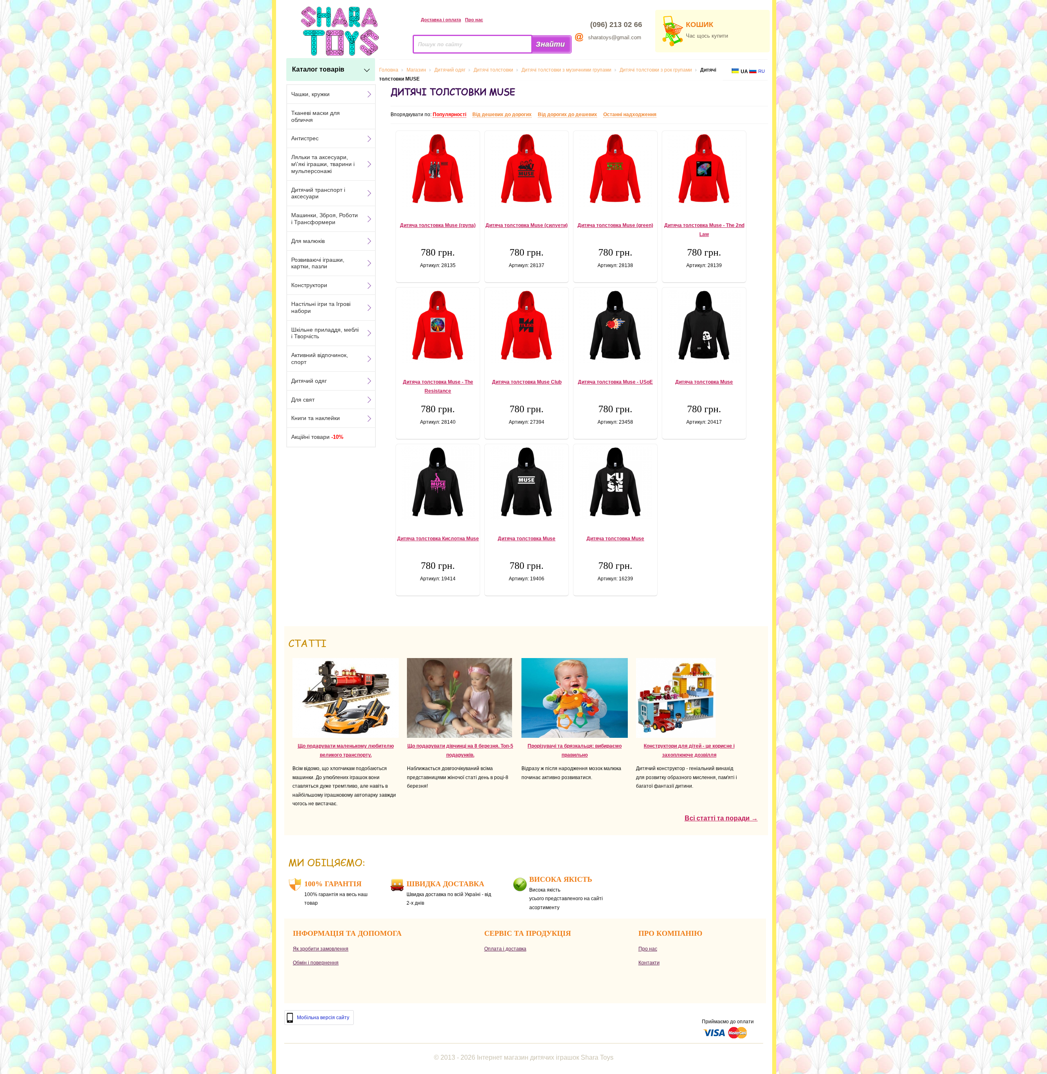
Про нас (474, 19)
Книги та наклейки (315, 418)
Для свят (303, 399)
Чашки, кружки (310, 94)
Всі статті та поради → (721, 818)
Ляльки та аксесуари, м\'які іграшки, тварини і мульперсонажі (323, 164)
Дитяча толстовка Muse (704, 382)
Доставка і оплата (441, 19)
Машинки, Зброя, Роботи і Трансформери (324, 218)
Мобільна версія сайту (323, 1017)
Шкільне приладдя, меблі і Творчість (325, 333)
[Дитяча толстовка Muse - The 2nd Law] (704, 170)
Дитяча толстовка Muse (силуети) (526, 225)
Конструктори (309, 285)
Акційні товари (317, 437)
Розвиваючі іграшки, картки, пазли (317, 263)
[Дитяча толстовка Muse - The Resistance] (438, 326)
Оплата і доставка (505, 949)
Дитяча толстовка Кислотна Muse (438, 538)
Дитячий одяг (309, 380)
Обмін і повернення (316, 963)
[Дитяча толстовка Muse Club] (526, 326)
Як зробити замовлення (320, 949)
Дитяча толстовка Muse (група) (438, 225)
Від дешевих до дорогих (502, 114)
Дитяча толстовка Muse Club (527, 382)
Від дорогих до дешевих (567, 114)
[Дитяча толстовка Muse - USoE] (615, 326)
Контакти (649, 963)
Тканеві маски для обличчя (315, 116)
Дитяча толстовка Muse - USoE (615, 382)
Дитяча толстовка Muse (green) (615, 225)
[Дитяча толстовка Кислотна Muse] (438, 483)
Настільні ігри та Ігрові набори (320, 307)
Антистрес (305, 138)
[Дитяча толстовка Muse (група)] (438, 170)
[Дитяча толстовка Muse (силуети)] (526, 170)
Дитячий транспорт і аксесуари (318, 193)
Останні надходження (629, 114)
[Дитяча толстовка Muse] (704, 326)
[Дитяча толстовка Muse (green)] (615, 170)
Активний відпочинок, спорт (319, 358)
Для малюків (308, 241)
